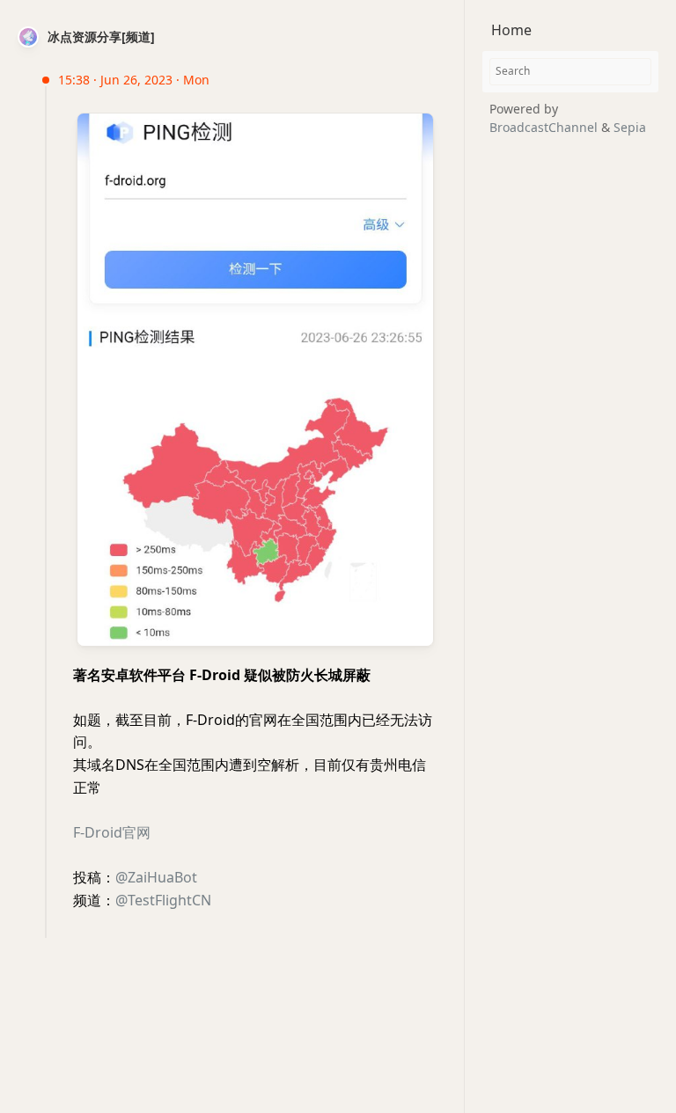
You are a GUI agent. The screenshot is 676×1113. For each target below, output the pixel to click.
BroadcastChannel (545, 127)
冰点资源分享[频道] (101, 36)
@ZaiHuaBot (156, 877)
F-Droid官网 (112, 832)
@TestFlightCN (163, 900)
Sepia (630, 127)
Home (511, 30)
